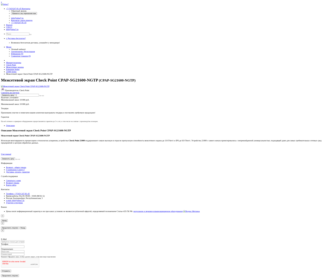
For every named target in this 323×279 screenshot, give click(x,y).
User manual (6, 154)
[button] (16, 38)
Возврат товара (12, 183)
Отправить (6, 271)
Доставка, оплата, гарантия (18, 172)
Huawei (9, 25)
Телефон (4, 244)
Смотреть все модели (10, 93)
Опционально (7, 249)
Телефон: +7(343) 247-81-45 (18, 194)
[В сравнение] (43, 95)
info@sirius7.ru (17, 18)
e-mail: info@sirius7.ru (15, 200)
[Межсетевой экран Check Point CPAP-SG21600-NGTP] (25, 86)
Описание (10, 125)
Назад (4, 220)
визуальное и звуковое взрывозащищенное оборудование (158, 211)
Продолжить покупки (10, 228)
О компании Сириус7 (15, 170)
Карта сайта (11, 185)
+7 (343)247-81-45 (18, 23)
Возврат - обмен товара (16, 167)
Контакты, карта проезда (21, 20)
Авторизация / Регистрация (23, 51)
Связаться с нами (13, 180)
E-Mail (4, 239)
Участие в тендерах (14, 203)
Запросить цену (8, 95)
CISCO (9, 27)
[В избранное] (40, 95)
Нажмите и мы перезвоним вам (24, 13)
